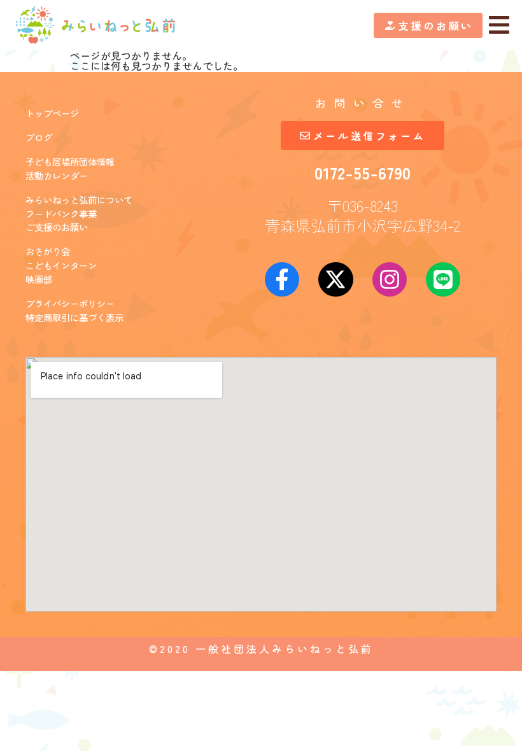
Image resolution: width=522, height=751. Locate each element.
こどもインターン (61, 265)
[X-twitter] (335, 279)
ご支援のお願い (56, 227)
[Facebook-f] (282, 279)
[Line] (443, 279)
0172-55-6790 (362, 172)
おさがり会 (47, 251)
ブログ (38, 137)
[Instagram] (389, 279)
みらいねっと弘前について (78, 199)
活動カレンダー (56, 175)
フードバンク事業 (61, 213)
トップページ (52, 113)
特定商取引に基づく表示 (74, 317)
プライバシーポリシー (70, 303)
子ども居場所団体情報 (70, 161)
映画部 (38, 279)
